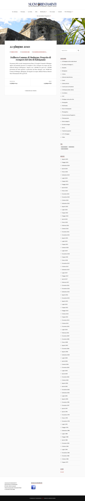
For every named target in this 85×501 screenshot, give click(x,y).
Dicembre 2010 (65, 326)
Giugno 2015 (65, 307)
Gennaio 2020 (65, 247)
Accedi (62, 472)
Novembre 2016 (66, 288)
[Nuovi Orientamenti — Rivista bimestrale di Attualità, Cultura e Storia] (42, 4)
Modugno (71, 146)
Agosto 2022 (65, 206)
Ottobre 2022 (65, 200)
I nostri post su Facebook (68, 86)
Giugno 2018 (65, 257)
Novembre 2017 (66, 263)
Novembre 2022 (66, 197)
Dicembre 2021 (65, 231)
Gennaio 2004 (65, 364)
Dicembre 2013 (65, 320)
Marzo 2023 (65, 190)
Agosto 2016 (65, 294)
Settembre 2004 (66, 354)
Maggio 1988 (65, 436)
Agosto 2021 (65, 238)
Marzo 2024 (65, 171)
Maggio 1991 (65, 427)
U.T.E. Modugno (68, 11)
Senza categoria (65, 121)
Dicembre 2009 (65, 335)
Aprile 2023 (65, 187)
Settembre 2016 (66, 291)
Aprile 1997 (65, 408)
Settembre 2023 (66, 175)
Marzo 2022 (65, 222)
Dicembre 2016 (65, 285)
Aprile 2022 (65, 219)
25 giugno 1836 (48, 83)
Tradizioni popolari (66, 130)
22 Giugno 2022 (26, 51)
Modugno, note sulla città (68, 99)
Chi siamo (22, 11)
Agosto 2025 (65, 159)
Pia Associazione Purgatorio (43, 16)
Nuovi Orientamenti (66, 108)
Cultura (63, 74)
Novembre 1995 (66, 414)
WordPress (39, 498)
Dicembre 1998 (65, 402)
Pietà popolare (65, 118)
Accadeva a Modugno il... (40, 51)
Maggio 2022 (65, 216)
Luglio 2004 (65, 358)
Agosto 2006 (65, 351)
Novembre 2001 (66, 389)
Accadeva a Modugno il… (68, 64)
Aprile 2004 (65, 361)
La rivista (30, 11)
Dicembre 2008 (65, 339)
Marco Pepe (14, 51)
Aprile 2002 (65, 386)
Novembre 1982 (66, 452)
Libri (36, 11)
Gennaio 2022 (65, 228)
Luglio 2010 (65, 329)
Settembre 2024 (66, 165)
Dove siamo (52, 11)
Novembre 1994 (66, 421)
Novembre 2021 (66, 235)
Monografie (65, 102)
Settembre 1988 (66, 430)
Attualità (64, 67)
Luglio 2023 (65, 178)
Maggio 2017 (65, 276)
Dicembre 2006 (65, 348)
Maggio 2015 (65, 310)
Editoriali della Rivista (67, 77)
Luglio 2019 (65, 250)
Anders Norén (51, 498)
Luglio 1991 (65, 424)
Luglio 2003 (65, 370)
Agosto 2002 (65, 383)
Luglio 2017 (65, 272)
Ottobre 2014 (65, 313)
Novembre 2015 (66, 298)
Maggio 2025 (65, 162)
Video (63, 137)
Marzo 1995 (65, 418)
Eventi (63, 80)
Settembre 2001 (66, 392)
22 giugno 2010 (20, 46)
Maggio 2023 (65, 184)
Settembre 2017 (66, 269)
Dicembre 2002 (65, 377)
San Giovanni (64, 148)
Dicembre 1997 (65, 405)
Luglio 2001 (65, 395)
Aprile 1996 (65, 411)
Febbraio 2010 (65, 332)
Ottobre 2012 (65, 323)
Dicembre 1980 (65, 455)
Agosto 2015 (65, 301)
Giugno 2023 (65, 181)
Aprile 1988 (65, 440)
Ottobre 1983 (65, 446)
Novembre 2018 (66, 253)
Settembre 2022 (66, 203)
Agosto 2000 (65, 399)
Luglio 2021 (65, 241)
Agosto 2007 (65, 345)
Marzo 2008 (65, 342)
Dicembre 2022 (65, 193)
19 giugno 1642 (13, 83)
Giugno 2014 (65, 317)
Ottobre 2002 (65, 380)
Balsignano (64, 70)
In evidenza (15, 11)
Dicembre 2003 (65, 367)
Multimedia (43, 11)
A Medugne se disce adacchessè (69, 61)
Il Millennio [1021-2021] (68, 89)
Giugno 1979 (65, 462)
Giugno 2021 (65, 244)
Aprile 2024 (65, 168)
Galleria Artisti (65, 83)
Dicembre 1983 (65, 443)
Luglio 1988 (65, 433)
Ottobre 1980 (65, 459)
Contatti (60, 11)
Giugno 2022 (65, 212)
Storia (63, 127)
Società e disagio (66, 124)
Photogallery (65, 111)
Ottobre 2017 (65, 266)
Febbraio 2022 (65, 225)
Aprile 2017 (65, 279)
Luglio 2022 (65, 209)
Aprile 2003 (65, 373)
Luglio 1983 (65, 449)
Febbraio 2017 (65, 282)
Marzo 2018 (65, 260)
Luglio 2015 (65, 304)
